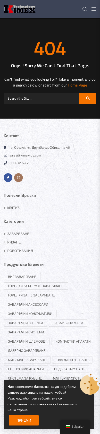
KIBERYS (13, 207)
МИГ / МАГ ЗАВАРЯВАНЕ (27, 359)
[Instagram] (18, 177)
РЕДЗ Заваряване (69, 369)
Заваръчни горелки (25, 323)
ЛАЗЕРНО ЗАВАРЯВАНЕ (27, 350)
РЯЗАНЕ (14, 242)
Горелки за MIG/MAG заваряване (36, 286)
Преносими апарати (26, 369)
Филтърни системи (69, 378)
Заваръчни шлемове (26, 341)
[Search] (87, 98)
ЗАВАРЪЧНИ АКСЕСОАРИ (28, 304)
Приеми (24, 420)
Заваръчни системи (26, 332)
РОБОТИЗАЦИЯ (20, 250)
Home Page (77, 85)
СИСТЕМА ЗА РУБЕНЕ (25, 378)
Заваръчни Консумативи (30, 313)
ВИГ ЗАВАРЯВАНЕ (22, 276)
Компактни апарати (73, 341)
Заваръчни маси (68, 323)
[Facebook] (8, 177)
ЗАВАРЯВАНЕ (18, 233)
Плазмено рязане (72, 359)
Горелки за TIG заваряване (31, 295)
